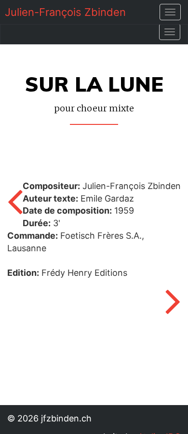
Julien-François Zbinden (65, 12)
